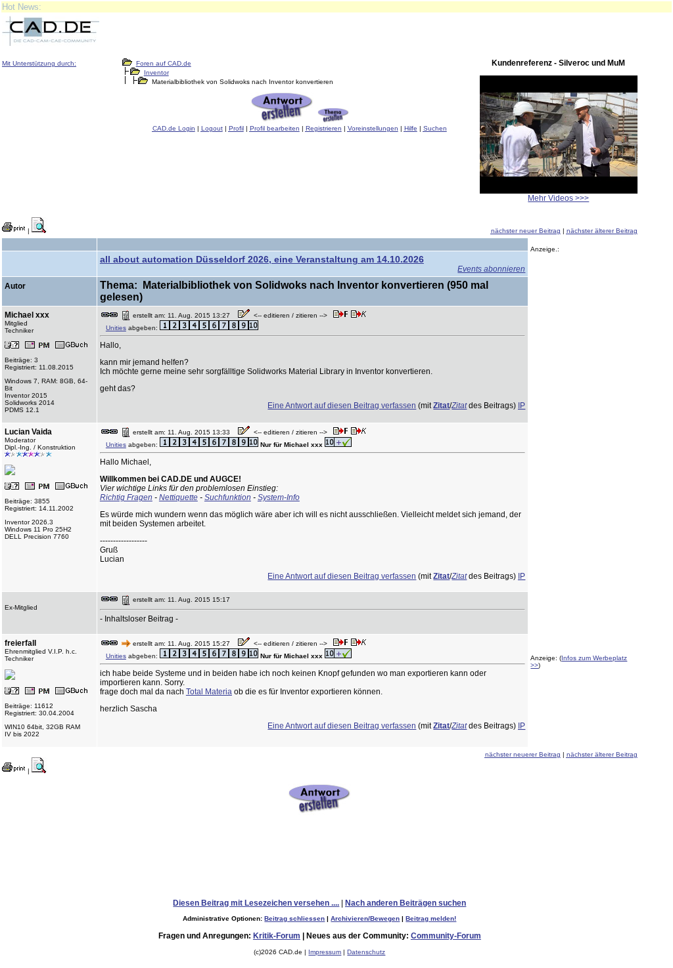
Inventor (156, 72)
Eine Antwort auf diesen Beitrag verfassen (341, 405)
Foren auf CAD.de (163, 63)
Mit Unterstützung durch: (39, 63)
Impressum (324, 952)
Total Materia (209, 691)
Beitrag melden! (431, 918)
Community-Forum (446, 935)
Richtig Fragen (126, 497)
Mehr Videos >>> (558, 198)
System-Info (279, 497)
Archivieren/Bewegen (365, 918)
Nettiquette (178, 497)
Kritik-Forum (276, 935)
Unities (116, 327)
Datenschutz (366, 952)
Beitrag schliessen (294, 918)
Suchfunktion (227, 497)
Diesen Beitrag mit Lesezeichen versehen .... (256, 903)
